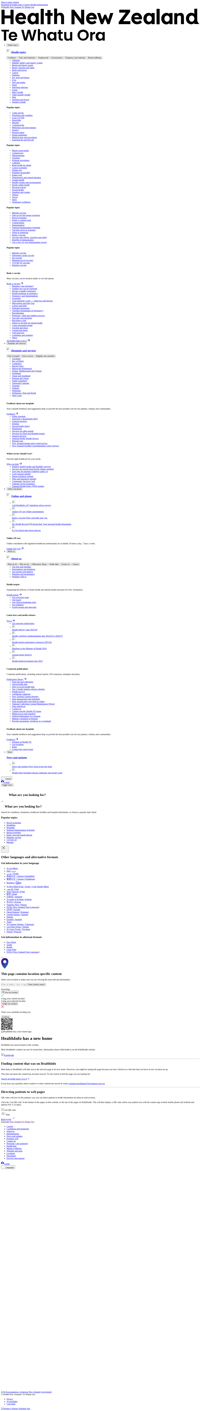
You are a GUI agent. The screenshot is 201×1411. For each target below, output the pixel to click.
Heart (14, 85)
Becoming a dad (19, 320)
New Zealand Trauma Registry (25, 696)
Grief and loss (18, 333)
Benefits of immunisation (23, 240)
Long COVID (18, 118)
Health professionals (39, 5)
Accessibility (12, 1401)
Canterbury (17, 363)
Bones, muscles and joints (23, 68)
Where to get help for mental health (27, 323)
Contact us (65, 564)
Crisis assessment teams (22, 325)
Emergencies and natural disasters (26, 177)
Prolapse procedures (20, 160)
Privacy (10, 1399)
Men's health (17, 92)
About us (11, 551)
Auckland (16, 359)
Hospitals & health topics (12, 5)
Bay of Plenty (18, 361)
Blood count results (20, 150)
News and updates (14, 1136)
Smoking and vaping (21, 192)
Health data (54, 564)
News (9, 621)
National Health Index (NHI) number (28, 486)
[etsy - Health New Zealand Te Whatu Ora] (100, 1378)
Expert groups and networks (24, 607)
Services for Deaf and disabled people (28, 433)
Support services (19, 436)
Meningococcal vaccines (22, 260)
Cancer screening (19, 168)
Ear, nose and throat (20, 77)
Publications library (39, 564)
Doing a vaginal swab (21, 220)
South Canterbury (19, 381)
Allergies (16, 60)
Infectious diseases (20, 87)
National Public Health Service (25, 438)
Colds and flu (18, 113)
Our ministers (18, 605)
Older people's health (21, 95)
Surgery (15, 130)
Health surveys (18, 691)
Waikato (15, 388)
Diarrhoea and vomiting (22, 115)
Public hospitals (19, 416)
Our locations (18, 744)
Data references (18, 706)
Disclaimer (11, 1156)
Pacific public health (21, 185)
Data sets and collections (22, 682)
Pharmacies (17, 429)
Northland (16, 373)
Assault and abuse (20, 330)
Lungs (15, 90)
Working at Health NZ (21, 742)
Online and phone (14, 489)
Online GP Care (14, 549)
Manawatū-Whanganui (22, 368)
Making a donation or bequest (25, 719)
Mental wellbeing (94, 58)
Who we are (24, 564)
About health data (19, 684)
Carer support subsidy (21, 474)
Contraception (18, 223)
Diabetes (16, 75)
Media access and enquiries (24, 714)
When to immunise (20, 232)
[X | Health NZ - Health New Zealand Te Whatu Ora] (2, 1389)
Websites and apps (14, 1151)
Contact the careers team (22, 749)
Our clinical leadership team (24, 602)
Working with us (19, 577)
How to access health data (23, 687)
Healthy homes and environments (26, 182)
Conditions (12, 58)
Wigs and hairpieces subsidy (24, 479)
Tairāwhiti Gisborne (20, 383)
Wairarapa (16, 390)
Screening (16, 298)
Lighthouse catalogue (21, 694)
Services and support (15, 1158)
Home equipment (19, 135)
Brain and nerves (19, 70)
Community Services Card (23, 481)
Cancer (15, 72)
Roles (14, 747)
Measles (15, 123)
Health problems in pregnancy (25, 293)
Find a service (27, 356)
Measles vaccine (19, 213)
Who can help (13, 464)
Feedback (11, 414)
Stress (14, 338)
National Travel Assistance (23, 484)
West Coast (17, 395)
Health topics (13, 45)
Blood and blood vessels (22, 65)
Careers (26, 5)
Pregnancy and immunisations (25, 296)
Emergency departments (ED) (25, 419)
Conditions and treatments (18, 1129)
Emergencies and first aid (23, 140)
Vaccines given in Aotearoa (24, 230)
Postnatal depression (21, 308)
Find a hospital (13, 356)
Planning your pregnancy (23, 286)
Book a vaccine (18, 235)
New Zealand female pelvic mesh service (29, 443)
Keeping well (43, 58)
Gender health (18, 180)
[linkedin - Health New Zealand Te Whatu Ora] (2, 1179)
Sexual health (18, 190)
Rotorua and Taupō (20, 378)
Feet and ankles (18, 82)
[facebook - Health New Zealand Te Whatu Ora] (2, 1171)
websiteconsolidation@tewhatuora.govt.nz (86, 1083)
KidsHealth (9, 1055)
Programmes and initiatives (23, 569)
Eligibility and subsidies (45, 356)
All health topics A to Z (17, 341)
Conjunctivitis (18, 125)
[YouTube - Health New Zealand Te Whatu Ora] (2, 1382)
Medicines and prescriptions (24, 127)
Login (7, 782)
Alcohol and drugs (20, 328)
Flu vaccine (17, 258)
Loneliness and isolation (22, 335)
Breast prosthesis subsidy (23, 476)
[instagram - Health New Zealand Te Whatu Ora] (2, 1175)
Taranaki (16, 386)
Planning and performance (23, 574)
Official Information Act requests (26, 716)
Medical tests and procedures (24, 137)
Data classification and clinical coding (28, 701)
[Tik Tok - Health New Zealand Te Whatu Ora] (2, 1386)
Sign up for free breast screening (26, 215)
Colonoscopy (18, 153)
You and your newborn (22, 318)
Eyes (14, 80)
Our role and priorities (21, 567)
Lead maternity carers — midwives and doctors (32, 301)
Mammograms (18, 155)
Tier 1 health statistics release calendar (28, 689)
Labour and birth (19, 306)
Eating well (17, 175)
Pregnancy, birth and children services (28, 315)
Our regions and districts (22, 572)
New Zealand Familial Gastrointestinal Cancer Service (35, 446)
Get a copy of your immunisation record (29, 242)
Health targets (13, 595)
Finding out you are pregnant (24, 288)
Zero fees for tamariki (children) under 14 (30, 471)
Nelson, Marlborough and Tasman (27, 371)
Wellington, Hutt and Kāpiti (24, 393)
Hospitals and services (17, 343)
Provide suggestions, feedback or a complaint (31, 721)
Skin (14, 97)
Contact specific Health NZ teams (26, 711)
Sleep (14, 199)
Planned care (17, 441)
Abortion (16, 158)
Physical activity (19, 187)
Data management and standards (26, 699)
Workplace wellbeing (21, 202)
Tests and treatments (27, 58)
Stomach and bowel (20, 99)
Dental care (17, 170)
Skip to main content (10, 2)
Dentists (15, 424)
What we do (12, 564)
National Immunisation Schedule (26, 227)
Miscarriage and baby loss (23, 303)
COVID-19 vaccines (21, 263)
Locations (11, 1153)
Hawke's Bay (18, 366)
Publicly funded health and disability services (31, 466)
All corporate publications (23, 623)
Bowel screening (19, 218)
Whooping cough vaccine (23, 255)
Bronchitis (16, 120)
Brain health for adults (21, 165)
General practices (19, 421)
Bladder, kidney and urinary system (27, 63)
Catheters (16, 163)
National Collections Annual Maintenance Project (33, 704)
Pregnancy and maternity (75, 58)
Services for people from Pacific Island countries (33, 469)
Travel (15, 197)
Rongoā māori (18, 132)
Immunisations (57, 58)
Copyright (11, 1404)
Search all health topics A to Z (14, 1079)
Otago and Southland (21, 376)
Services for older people (23, 431)
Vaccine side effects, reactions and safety (29, 237)
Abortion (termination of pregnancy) (27, 311)
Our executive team (20, 597)
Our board (16, 600)
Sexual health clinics (21, 426)
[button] (5, 1114)
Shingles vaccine (19, 265)
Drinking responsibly (21, 172)
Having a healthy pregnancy (24, 291)
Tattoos (15, 195)
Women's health (19, 102)
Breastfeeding (18, 313)
